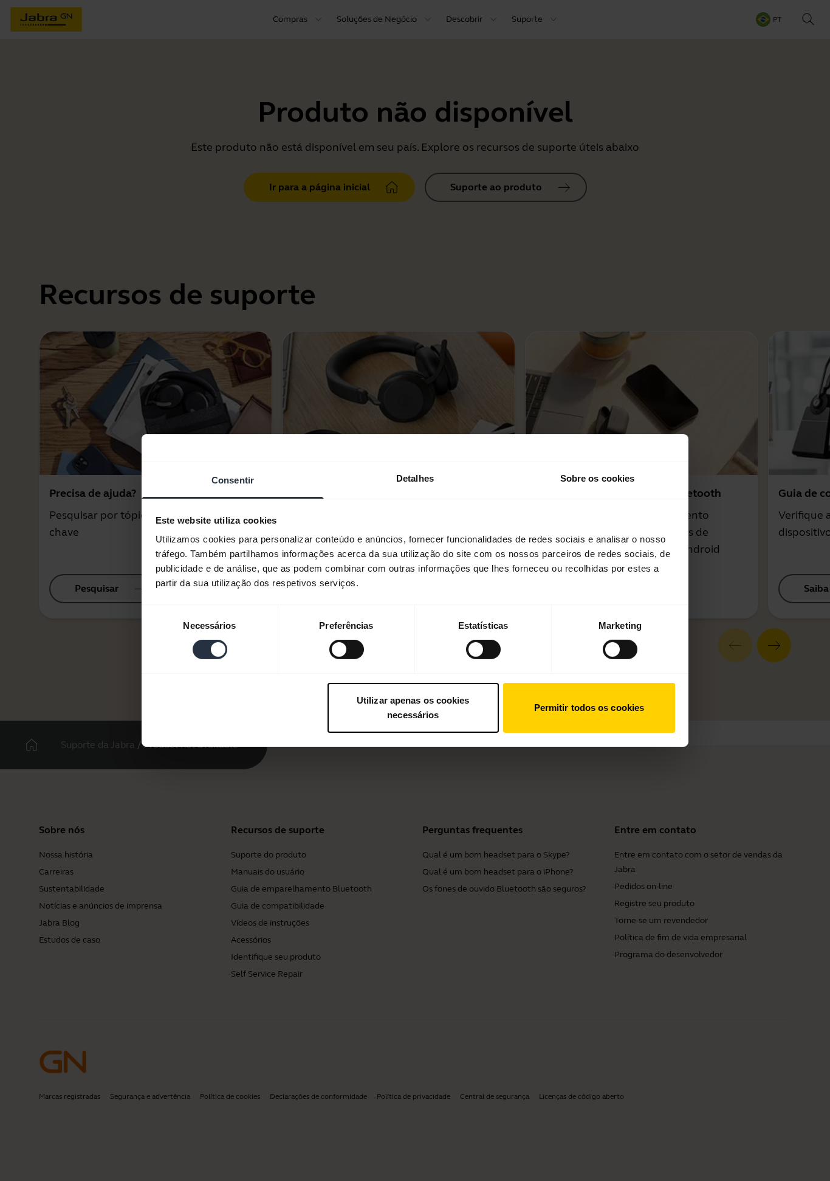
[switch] (346, 649)
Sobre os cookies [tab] (597, 478)
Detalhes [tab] (415, 478)
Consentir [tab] (232, 480)
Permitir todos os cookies (589, 707)
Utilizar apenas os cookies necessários (413, 707)
